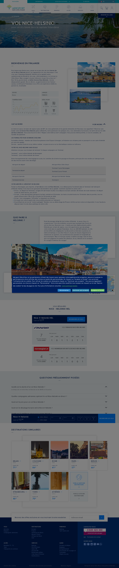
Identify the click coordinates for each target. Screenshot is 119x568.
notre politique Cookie (69, 286)
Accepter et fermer (97, 290)
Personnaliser (64, 290)
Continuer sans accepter (81, 290)
